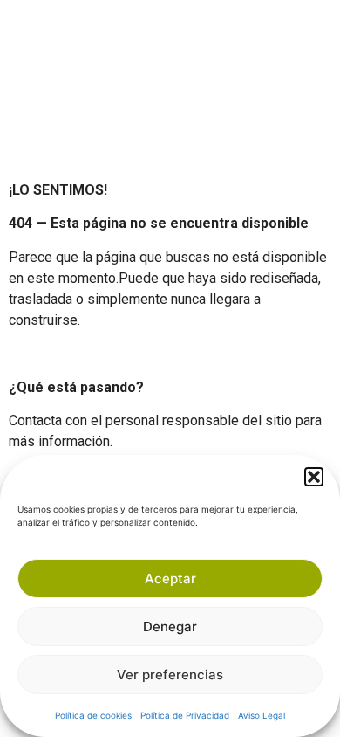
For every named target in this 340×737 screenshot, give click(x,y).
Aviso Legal (261, 715)
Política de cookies (93, 715)
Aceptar (170, 578)
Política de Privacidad (184, 715)
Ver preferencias (170, 674)
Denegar (170, 626)
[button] (314, 477)
